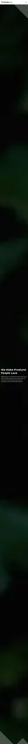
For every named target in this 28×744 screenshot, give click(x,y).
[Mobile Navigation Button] (26, 2)
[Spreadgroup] (6, 2)
